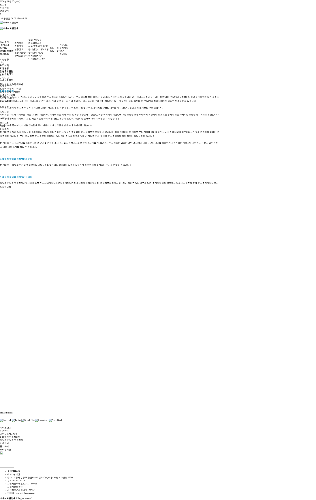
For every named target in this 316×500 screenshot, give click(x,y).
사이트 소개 (6, 427)
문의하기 (4, 446)
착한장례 (18, 46)
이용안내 (4, 443)
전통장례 (18, 49)
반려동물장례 (21, 55)
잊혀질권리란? (35, 55)
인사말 (4, 48)
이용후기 (4, 129)
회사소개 (4, 42)
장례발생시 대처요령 (38, 49)
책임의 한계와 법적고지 (11, 440)
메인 (2, 62)
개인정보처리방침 (9, 434)
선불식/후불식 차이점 (10, 88)
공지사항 (63, 48)
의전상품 (4, 59)
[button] (4, 412)
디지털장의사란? (36, 58)
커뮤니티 (63, 45)
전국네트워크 (7, 51)
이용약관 (4, 431)
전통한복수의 (35, 43)
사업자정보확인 (15, 487)
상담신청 (4, 112)
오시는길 (5, 54)
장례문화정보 (6, 80)
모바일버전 (5, 449)
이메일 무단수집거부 (10, 437)
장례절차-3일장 (7, 94)
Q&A (61, 51)
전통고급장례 (21, 52)
